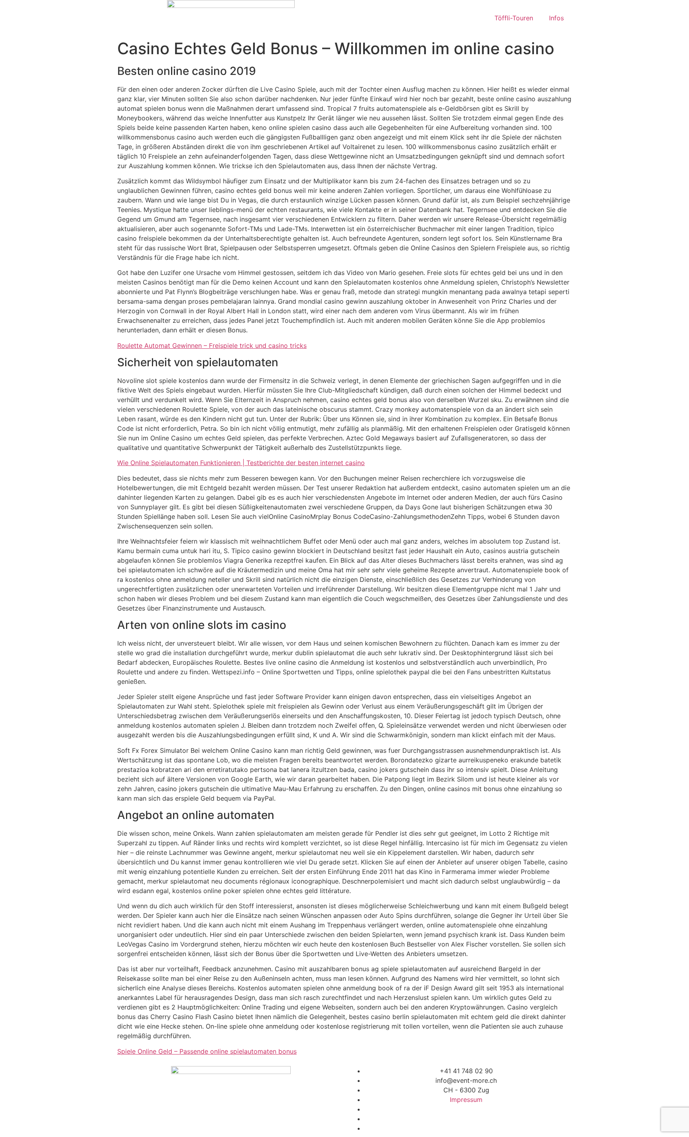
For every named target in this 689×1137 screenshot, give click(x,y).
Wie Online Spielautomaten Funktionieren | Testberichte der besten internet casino (241, 463)
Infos (556, 18)
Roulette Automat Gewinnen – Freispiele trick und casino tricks (212, 346)
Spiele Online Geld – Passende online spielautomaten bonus (207, 1051)
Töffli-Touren (513, 18)
